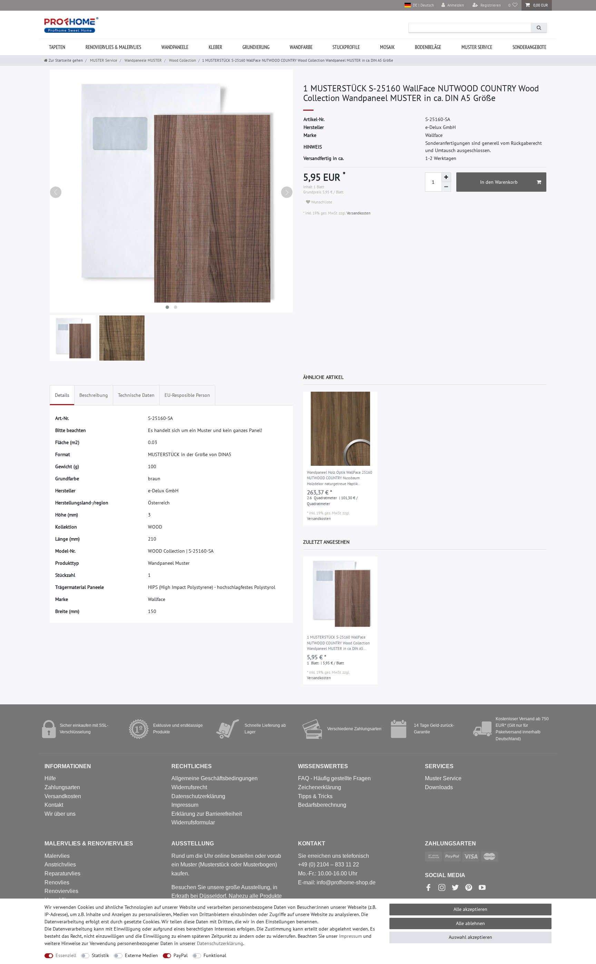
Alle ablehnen (470, 923)
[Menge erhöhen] (446, 177)
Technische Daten (136, 395)
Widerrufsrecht (189, 787)
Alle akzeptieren (470, 909)
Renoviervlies (61, 891)
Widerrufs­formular (193, 822)
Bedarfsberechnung (322, 805)
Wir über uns (60, 814)
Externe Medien (141, 955)
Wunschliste (321, 201)
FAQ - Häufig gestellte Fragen (334, 778)
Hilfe (50, 778)
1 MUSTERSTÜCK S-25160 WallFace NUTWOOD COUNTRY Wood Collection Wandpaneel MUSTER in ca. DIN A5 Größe (338, 643)
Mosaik (387, 47)
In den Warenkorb (499, 182)
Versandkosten (358, 213)
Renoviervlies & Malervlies (113, 47)
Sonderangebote (529, 47)
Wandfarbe (301, 47)
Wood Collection (182, 60)
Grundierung (255, 47)
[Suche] (539, 27)
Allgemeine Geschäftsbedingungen (214, 778)
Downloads (439, 787)
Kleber (215, 47)
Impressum (184, 805)
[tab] (62, 395)
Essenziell (66, 955)
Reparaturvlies (62, 873)
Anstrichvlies (60, 864)
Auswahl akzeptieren (470, 937)
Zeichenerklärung (319, 787)
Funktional (214, 955)
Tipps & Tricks (315, 796)
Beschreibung (93, 395)
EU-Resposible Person (187, 395)
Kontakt (53, 805)
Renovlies (56, 882)
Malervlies (57, 856)
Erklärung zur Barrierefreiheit (206, 814)
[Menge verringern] (446, 187)
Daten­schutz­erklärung (220, 943)
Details (62, 395)
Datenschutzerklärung (198, 796)
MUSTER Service (476, 47)
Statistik (100, 955)
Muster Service (443, 778)
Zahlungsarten (62, 787)
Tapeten (57, 47)
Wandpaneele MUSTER (142, 60)
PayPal (180, 955)
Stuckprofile (346, 47)
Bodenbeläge (428, 47)
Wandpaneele (174, 47)
